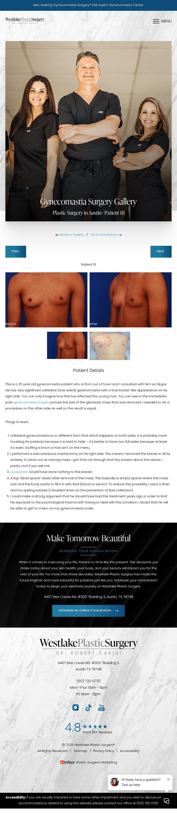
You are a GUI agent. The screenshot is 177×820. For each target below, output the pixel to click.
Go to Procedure (104, 235)
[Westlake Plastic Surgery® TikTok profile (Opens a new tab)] (88, 707)
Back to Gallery (71, 235)
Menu (166, 22)
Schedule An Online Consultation (85, 610)
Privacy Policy (103, 751)
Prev (16, 251)
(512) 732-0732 (88, 681)
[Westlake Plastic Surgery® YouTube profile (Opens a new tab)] (101, 707)
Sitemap (80, 751)
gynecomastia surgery (32, 402)
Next (161, 251)
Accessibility (129, 751)
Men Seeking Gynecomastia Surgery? (88, 5)
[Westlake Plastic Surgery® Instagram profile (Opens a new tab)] (75, 707)
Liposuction (19, 472)
